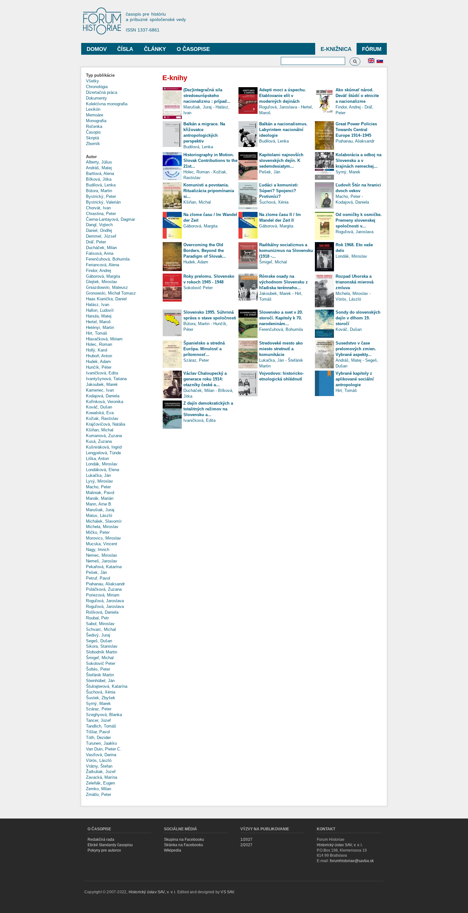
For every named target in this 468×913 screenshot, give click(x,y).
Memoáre (94, 115)
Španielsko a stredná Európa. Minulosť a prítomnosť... (204, 349)
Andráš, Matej (99, 167)
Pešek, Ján (96, 572)
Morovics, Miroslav (103, 538)
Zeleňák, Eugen (100, 783)
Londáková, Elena (102, 469)
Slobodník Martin (101, 652)
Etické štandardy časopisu (110, 845)
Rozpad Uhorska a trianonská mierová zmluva (354, 282)
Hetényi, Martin (100, 327)
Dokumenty (96, 98)
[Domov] (105, 21)
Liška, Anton (97, 458)
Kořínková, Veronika (104, 401)
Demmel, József (101, 236)
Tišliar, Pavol (98, 731)
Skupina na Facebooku (184, 839)
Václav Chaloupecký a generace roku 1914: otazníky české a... (205, 379)
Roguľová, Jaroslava (105, 600)
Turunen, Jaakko (101, 743)
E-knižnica (336, 49)
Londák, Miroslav (101, 464)
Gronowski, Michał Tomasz (111, 293)
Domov (97, 49)
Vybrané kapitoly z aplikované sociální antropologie (355, 379)
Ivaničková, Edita (102, 373)
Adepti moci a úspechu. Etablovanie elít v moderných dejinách (282, 95)
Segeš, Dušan (99, 640)
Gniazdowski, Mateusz (107, 287)
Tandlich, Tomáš (101, 726)
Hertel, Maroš (98, 321)
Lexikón (93, 109)
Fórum (371, 49)
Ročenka (94, 126)
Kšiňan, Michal (99, 430)
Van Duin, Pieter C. (103, 749)
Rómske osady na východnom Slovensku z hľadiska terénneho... (283, 282)
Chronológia (97, 86)
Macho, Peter (98, 486)
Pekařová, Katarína (104, 566)
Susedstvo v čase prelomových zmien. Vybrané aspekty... (356, 349)
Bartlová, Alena (100, 173)
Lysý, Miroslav (99, 481)
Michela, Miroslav (102, 526)
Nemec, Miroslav (101, 555)
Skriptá (92, 138)
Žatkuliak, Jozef (101, 771)
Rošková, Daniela (102, 612)
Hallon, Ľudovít (100, 310)
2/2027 (246, 845)
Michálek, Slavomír (104, 521)
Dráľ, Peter (96, 242)
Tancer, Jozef (98, 720)
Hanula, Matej (98, 316)
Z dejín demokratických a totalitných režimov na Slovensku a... (208, 409)
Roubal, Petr (97, 618)
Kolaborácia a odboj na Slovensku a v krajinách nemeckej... (358, 160)
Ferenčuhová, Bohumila (108, 259)
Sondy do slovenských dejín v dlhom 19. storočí (358, 318)
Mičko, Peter (98, 532)
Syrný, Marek (98, 703)
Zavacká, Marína (101, 777)
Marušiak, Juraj (100, 509)
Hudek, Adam (98, 361)
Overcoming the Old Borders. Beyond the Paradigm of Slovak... (204, 250)
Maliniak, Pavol (100, 492)
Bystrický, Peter (101, 196)
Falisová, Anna (99, 253)
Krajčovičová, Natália (105, 424)
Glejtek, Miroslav (101, 281)
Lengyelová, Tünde (103, 452)
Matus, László (99, 515)
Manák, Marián (99, 498)
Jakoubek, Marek (102, 384)
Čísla (125, 49)
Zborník (93, 143)
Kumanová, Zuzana (104, 435)
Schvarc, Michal (101, 629)
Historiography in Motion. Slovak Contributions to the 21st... (210, 160)
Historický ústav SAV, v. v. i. (340, 845)
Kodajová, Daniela (102, 396)
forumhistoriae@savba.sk (352, 861)
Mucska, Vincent (101, 543)
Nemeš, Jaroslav (101, 561)
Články (155, 49)
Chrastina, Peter (101, 213)
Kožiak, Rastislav (102, 418)
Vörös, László (98, 760)
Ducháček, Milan (101, 247)
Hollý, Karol (96, 350)
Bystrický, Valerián (103, 202)
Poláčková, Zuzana (104, 589)
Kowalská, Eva (100, 412)
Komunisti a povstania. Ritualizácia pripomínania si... (208, 191)
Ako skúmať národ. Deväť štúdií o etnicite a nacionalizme (357, 95)
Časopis (93, 132)
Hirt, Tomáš (96, 333)
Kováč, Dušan (99, 407)
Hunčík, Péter (98, 367)
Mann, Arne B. (99, 504)
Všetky (92, 81)
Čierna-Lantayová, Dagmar (110, 219)
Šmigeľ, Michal (100, 657)
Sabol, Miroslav (100, 623)
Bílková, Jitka (98, 179)
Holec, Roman (99, 344)
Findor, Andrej (98, 270)
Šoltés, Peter (98, 669)
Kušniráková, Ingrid (104, 447)
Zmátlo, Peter (98, 794)
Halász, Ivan (97, 304)
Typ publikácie (100, 75)
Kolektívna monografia (106, 103)
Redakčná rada (101, 839)
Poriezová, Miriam (102, 595)
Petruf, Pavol (98, 578)
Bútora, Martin (99, 190)
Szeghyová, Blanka (104, 714)
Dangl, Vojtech (99, 224)
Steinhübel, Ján (100, 680)
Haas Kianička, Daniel (106, 298)
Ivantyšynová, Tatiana (106, 378)
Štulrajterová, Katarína (106, 686)
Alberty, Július (99, 162)
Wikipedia (172, 850)
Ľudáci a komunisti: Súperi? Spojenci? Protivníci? (278, 191)
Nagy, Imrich (97, 549)
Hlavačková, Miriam (104, 339)
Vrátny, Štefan (99, 766)
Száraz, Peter (98, 709)
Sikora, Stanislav (101, 646)
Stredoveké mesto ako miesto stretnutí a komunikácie (281, 349)
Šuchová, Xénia (100, 692)
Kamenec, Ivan (100, 390)
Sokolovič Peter (100, 663)
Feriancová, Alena (102, 264)
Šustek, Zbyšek (100, 697)
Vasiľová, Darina (101, 754)
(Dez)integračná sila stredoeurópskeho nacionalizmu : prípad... (206, 95)
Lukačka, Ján (98, 475)
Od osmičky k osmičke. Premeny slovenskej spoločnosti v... (359, 220)
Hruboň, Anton (99, 355)
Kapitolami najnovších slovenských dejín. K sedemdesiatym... (281, 160)
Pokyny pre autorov (104, 850)
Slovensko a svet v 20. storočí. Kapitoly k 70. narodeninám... (281, 318)
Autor (91, 156)
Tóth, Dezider (98, 737)
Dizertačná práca (101, 92)
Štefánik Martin (100, 675)
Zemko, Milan (98, 788)
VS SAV (227, 892)
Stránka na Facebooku (183, 845)
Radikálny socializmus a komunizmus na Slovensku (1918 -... (286, 250)
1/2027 (246, 839)
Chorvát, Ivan (98, 208)
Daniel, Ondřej (99, 230)
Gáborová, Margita (103, 276)
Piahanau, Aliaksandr (105, 584)
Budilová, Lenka (101, 185)
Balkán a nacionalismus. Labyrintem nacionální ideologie (283, 130)
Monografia (96, 120)
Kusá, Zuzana (99, 441)
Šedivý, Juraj (98, 635)
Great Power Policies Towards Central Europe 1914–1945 (356, 130)
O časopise (193, 49)
